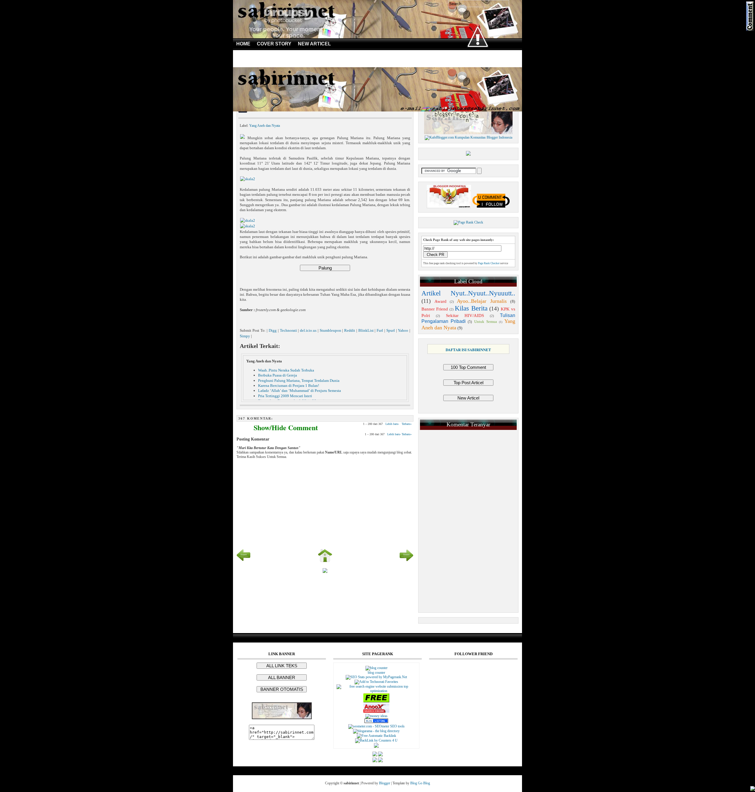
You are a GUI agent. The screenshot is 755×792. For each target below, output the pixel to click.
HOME (243, 43)
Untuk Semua (485, 321)
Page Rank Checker (489, 263)
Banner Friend (434, 309)
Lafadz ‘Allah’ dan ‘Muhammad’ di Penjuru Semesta (299, 390)
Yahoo (403, 330)
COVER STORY (274, 43)
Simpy (245, 336)
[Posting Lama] (406, 561)
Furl (380, 330)
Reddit (349, 330)
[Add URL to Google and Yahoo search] (376, 691)
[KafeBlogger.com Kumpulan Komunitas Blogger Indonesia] (468, 137)
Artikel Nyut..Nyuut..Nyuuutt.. (468, 293)
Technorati (288, 330)
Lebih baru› (392, 423)
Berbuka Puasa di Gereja (277, 375)
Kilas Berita (471, 308)
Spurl (390, 330)
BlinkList (366, 330)
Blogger (384, 783)
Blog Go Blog (420, 783)
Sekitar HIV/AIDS (465, 315)
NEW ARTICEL (314, 43)
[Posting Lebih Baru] (244, 561)
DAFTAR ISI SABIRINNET (468, 349)
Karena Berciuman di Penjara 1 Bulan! (288, 385)
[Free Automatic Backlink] (376, 736)
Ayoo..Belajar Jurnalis (482, 301)
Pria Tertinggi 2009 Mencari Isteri (285, 396)
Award (440, 301)
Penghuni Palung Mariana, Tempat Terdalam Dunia (298, 380)
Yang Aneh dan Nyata (264, 126)
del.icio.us (308, 330)
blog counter (376, 673)
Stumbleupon (330, 330)
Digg (273, 330)
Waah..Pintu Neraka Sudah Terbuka (286, 370)
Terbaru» (407, 423)
